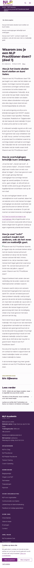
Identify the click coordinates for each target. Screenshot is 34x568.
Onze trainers (6, 518)
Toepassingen (6, 484)
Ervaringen (5, 525)
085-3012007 (6, 431)
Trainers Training (7, 460)
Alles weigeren (25, 560)
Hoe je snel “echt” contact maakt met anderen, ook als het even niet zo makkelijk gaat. (16, 38)
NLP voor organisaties (9, 497)
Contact (4, 528)
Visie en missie (6, 521)
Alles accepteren (9, 560)
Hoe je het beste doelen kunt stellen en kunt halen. (15, 26)
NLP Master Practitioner (9, 456)
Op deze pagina (8, 20)
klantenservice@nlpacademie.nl (12, 435)
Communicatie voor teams (10, 501)
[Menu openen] (30, 3)
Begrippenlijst (6, 473)
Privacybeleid (6, 542)
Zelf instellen (6, 564)
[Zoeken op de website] (25, 3)
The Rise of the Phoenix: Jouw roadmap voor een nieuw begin (17, 397)
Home (4, 7)
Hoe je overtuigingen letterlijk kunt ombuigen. (14, 31)
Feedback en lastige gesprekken (12, 508)
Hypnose (5, 487)
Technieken (6, 480)
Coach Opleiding (7, 463)
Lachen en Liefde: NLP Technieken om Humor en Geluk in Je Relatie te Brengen (17, 403)
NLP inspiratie (12, 7)
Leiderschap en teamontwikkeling (13, 504)
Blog (23, 64)
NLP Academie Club (8, 538)
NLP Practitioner (7, 453)
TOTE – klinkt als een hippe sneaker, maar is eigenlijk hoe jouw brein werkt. (17, 392)
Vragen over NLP (7, 477)
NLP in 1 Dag (6, 449)
